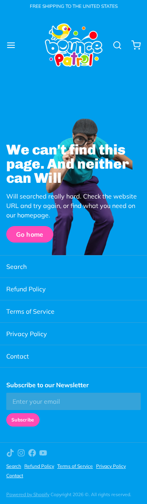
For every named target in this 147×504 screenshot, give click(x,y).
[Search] (114, 45)
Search (16, 266)
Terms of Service (30, 311)
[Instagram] (21, 453)
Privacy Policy (26, 334)
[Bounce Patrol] (73, 45)
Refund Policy (26, 289)
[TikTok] (10, 453)
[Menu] (14, 45)
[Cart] (133, 45)
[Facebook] (32, 453)
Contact (17, 356)
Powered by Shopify (27, 494)
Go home (30, 234)
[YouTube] (43, 453)
